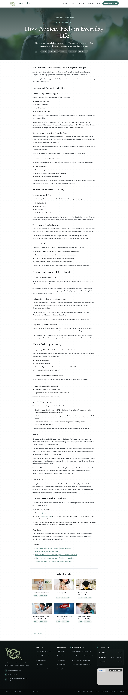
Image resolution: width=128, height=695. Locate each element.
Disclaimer (96, 691)
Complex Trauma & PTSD (43, 651)
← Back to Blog (38, 633)
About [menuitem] (72, 3)
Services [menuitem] (81, 3)
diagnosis (63, 51)
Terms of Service (87, 691)
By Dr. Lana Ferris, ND (64, 22)
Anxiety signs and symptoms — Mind (46, 551)
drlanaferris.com (46, 516)
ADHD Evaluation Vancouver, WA (81, 664)
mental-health (53, 51)
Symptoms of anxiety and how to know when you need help (53, 561)
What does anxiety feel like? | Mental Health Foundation (53, 548)
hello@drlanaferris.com (46, 513)
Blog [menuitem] (98, 3)
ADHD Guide (61, 660)
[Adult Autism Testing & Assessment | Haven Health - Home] (17, 654)
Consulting (39, 664)
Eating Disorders (41, 660)
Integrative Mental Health (43, 669)
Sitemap (121, 691)
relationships (82, 51)
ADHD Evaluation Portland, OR (81, 660)
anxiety (44, 51)
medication (72, 51)
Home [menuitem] (65, 3)
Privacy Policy (77, 691)
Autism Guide (61, 655)
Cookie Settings (114, 691)
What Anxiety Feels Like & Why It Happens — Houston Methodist (56, 555)
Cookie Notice (104, 691)
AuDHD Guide (61, 664)
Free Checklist (61, 651)
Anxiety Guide (61, 669)
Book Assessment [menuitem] (110, 3)
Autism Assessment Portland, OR (81, 651)
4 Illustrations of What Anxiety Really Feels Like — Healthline (54, 558)
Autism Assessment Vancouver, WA (82, 655)
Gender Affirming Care (42, 655)
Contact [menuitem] (91, 3)
